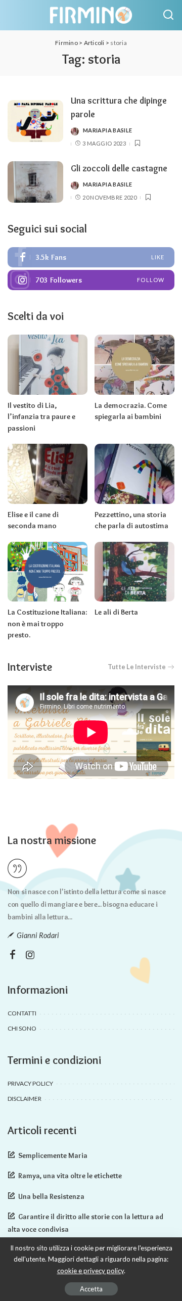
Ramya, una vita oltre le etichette (70, 1175)
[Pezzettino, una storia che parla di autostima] (134, 474)
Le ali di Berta (116, 612)
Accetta (91, 1289)
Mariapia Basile (107, 130)
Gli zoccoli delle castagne (119, 168)
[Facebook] (91, 257)
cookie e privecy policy (90, 1271)
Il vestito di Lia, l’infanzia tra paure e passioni (41, 417)
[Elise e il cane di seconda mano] (47, 474)
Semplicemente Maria (52, 1155)
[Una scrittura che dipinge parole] (35, 121)
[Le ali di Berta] (134, 572)
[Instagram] (91, 280)
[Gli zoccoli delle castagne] (35, 182)
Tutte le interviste (137, 667)
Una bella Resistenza (51, 1196)
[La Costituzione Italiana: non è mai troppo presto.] (47, 572)
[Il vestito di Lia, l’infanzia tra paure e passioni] (47, 365)
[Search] (168, 15)
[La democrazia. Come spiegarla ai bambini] (134, 365)
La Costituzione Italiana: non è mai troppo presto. (47, 623)
